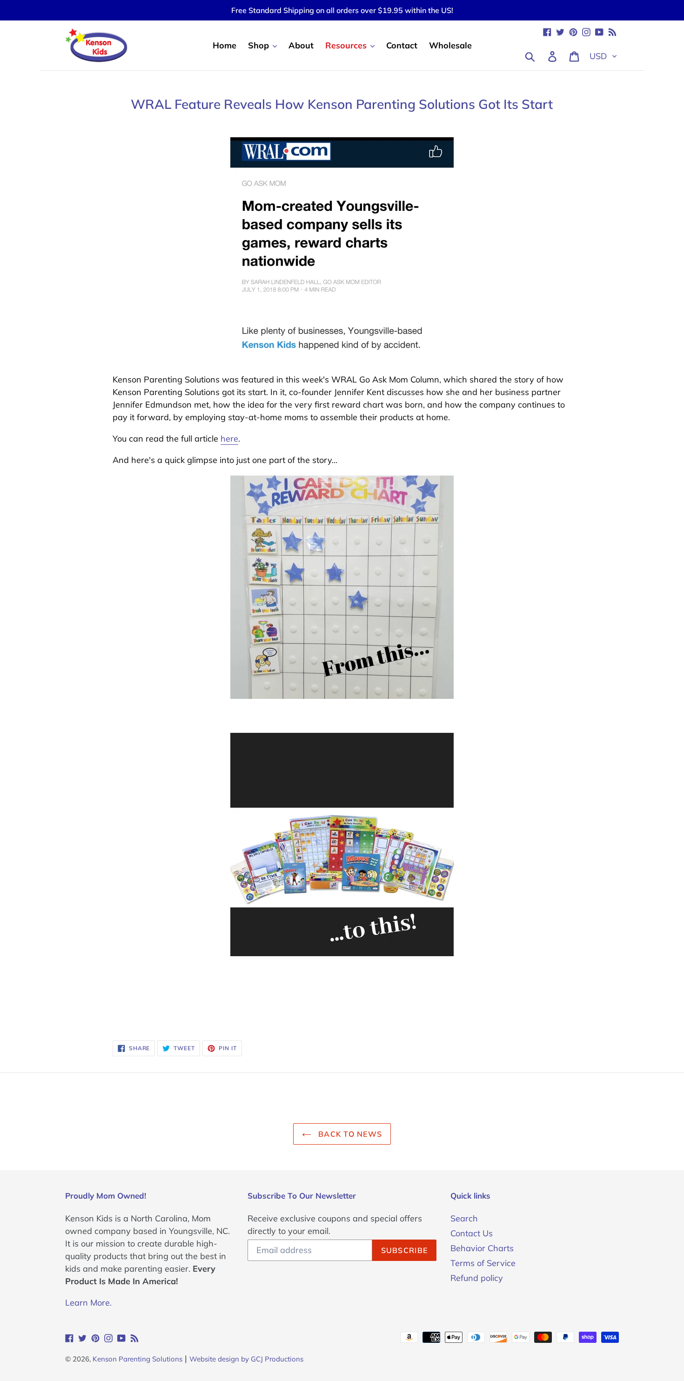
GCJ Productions (277, 1358)
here (229, 438)
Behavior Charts (482, 1248)
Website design (214, 1358)
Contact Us (471, 1233)
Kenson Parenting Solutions (137, 1358)
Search (464, 1218)
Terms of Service (483, 1263)
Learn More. (88, 1302)
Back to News (349, 1134)
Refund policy (476, 1278)
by (245, 1358)
